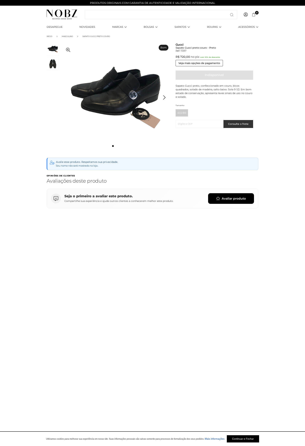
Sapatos (180, 26)
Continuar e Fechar (243, 438)
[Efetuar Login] (245, 14)
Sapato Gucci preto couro (96, 36)
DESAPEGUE (54, 26)
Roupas (212, 26)
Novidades (87, 26)
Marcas (117, 26)
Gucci (180, 44)
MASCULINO (67, 36)
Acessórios (246, 26)
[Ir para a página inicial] (62, 14)
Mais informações (215, 438)
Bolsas (149, 26)
